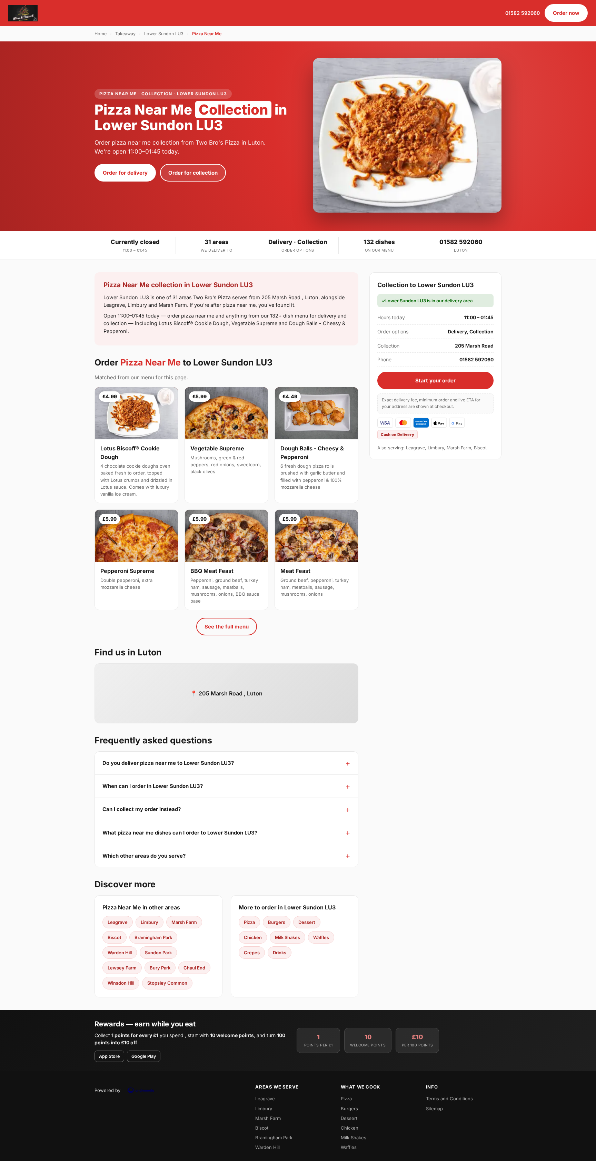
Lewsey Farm (122, 967)
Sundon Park (158, 952)
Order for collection (193, 172)
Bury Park (160, 967)
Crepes (252, 952)
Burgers (276, 922)
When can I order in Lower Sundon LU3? (152, 786)
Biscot (114, 937)
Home (101, 33)
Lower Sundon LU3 (163, 33)
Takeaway (125, 33)
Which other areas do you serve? (144, 855)
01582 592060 (522, 13)
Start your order (435, 380)
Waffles (321, 937)
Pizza (249, 922)
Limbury (149, 922)
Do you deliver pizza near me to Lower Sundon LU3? (168, 763)
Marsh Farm (184, 922)
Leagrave (118, 922)
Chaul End (194, 967)
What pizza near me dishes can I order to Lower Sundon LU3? (179, 832)
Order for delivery (125, 172)
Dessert (306, 922)
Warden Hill (120, 952)
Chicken (253, 937)
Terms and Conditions (449, 1098)
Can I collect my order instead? (141, 809)
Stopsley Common (167, 983)
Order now (566, 13)
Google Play (143, 1056)
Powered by (107, 1090)
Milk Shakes (287, 937)
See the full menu (227, 626)
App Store (109, 1056)
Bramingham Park (153, 937)
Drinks (279, 952)
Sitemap (434, 1108)
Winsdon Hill (121, 983)
